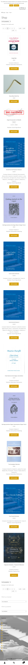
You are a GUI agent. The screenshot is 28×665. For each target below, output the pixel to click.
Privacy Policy (6, 643)
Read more (14, 575)
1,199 (20, 28)
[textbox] (14, 601)
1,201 (13, 30)
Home (4, 12)
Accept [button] (11, 5)
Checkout (5, 630)
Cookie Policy (6, 635)
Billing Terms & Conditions (9, 628)
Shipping (5, 648)
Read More (16, 5)
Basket (4, 625)
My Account (4, 663)
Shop (7, 12)
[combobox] (14, 601)
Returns (5, 645)
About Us (5, 623)
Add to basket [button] (14, 68)
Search (14, 663)
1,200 (24, 28)
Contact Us (5, 633)
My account (5, 640)
